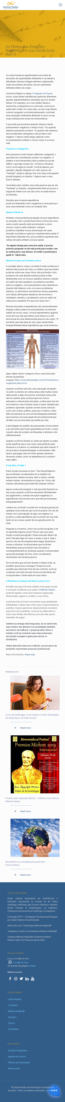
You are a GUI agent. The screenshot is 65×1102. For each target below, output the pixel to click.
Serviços (12, 1017)
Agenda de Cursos (17, 1056)
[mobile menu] (60, 5)
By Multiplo (51, 1090)
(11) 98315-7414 (20, 962)
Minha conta (14, 1068)
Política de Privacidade (19, 1062)
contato (32, 966)
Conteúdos (13, 1029)
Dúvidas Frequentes (17, 1050)
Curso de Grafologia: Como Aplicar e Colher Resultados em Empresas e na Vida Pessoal (32, 716)
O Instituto (13, 1005)
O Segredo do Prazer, (42, 93)
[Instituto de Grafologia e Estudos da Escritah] (10, 5)
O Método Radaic (46, 590)
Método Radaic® (16, 1011)
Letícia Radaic (15, 999)
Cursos (11, 1023)
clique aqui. (30, 654)
